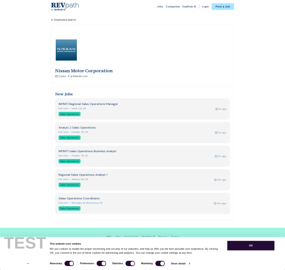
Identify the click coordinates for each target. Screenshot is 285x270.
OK (251, 245)
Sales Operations (69, 114)
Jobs (160, 6)
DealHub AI (189, 6)
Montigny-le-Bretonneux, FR (87, 202)
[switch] (101, 263)
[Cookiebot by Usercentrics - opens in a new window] (28, 263)
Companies (173, 6)
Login (205, 6)
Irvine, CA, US (79, 108)
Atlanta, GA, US (80, 179)
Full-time (63, 108)
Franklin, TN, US (80, 132)
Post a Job (223, 6)
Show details (178, 263)
